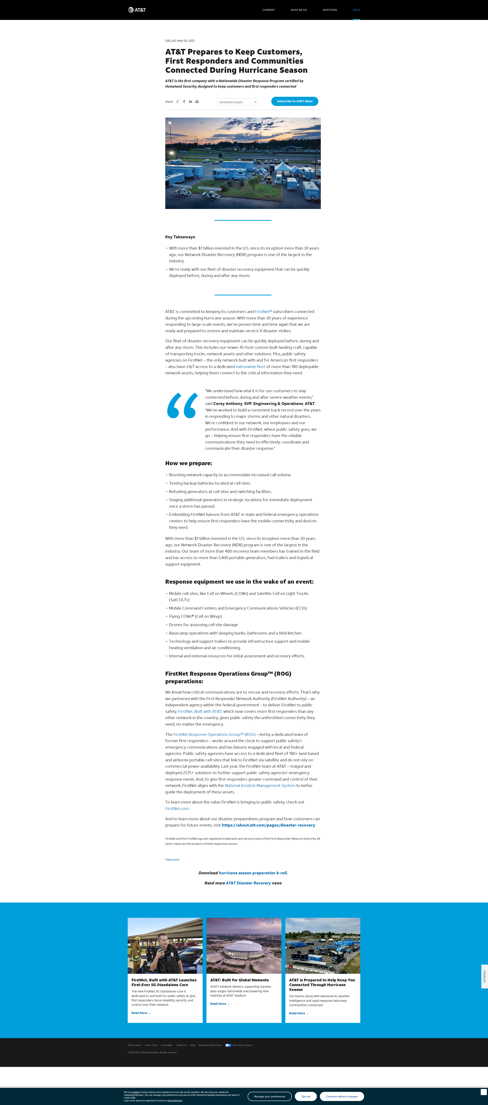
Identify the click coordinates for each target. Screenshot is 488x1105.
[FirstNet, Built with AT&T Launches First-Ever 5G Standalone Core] (165, 946)
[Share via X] (178, 101)
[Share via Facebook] (184, 101)
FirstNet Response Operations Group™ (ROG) (214, 734)
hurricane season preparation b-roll (253, 872)
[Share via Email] (197, 101)
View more (172, 859)
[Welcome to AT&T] (137, 10)
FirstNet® (263, 311)
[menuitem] (268, 10)
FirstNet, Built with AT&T (200, 711)
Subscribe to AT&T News (295, 101)
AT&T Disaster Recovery (248, 883)
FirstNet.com (177, 808)
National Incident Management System (260, 785)
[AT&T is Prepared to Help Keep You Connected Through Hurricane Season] (322, 946)
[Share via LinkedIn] (191, 101)
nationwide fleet (250, 366)
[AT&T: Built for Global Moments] (243, 946)
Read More (139, 1013)
